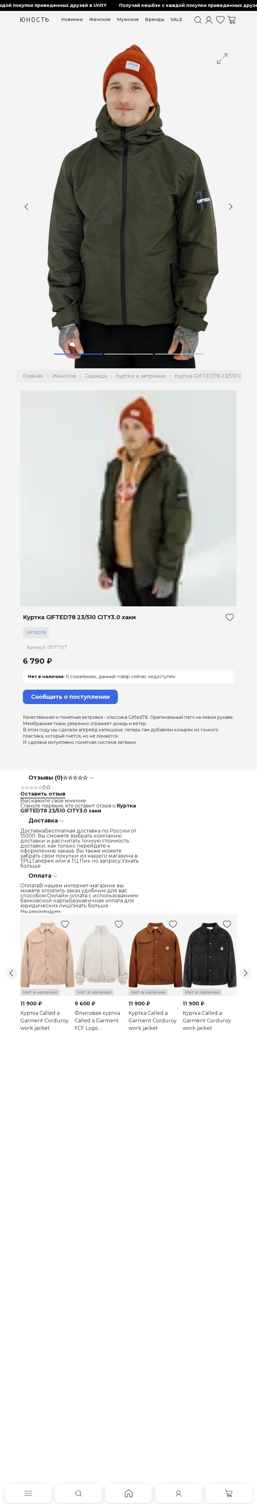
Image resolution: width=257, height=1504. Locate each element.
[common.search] (198, 20)
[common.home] (128, 1493)
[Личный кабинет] (209, 20)
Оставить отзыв (43, 794)
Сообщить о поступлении (70, 696)
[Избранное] (220, 20)
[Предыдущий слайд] (26, 207)
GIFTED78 (36, 632)
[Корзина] (232, 20)
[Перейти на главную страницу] (34, 20)
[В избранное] (229, 617)
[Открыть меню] (28, 1493)
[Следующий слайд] (231, 207)
